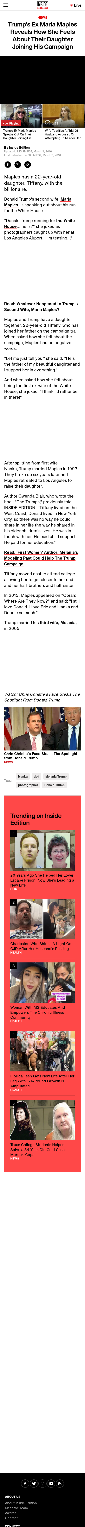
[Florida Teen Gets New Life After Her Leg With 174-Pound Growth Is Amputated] (42, 1061)
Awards (10, 1512)
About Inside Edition (21, 1503)
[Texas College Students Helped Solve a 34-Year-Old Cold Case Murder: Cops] (42, 1130)
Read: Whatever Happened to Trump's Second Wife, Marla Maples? (41, 306)
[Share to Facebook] (8, 165)
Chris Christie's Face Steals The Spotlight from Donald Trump (40, 756)
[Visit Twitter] (34, 1484)
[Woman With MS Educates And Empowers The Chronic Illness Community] (42, 992)
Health (16, 952)
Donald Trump (54, 785)
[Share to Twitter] (17, 165)
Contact (11, 1517)
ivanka (23, 776)
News (42, 17)
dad (36, 776)
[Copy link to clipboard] (27, 165)
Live (78, 5)
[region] (42, 728)
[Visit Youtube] (51, 1484)
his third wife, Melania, (54, 623)
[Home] (42, 5)
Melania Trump (56, 776)
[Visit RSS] (60, 1484)
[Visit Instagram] (42, 1484)
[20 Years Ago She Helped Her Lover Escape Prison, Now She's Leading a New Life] (42, 860)
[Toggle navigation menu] (5, 5)
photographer (28, 785)
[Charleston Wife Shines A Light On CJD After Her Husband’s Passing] (42, 926)
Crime (14, 889)
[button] (42, 728)
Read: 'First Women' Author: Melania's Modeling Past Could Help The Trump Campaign (41, 558)
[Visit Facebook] (25, 1484)
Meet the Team (16, 1507)
